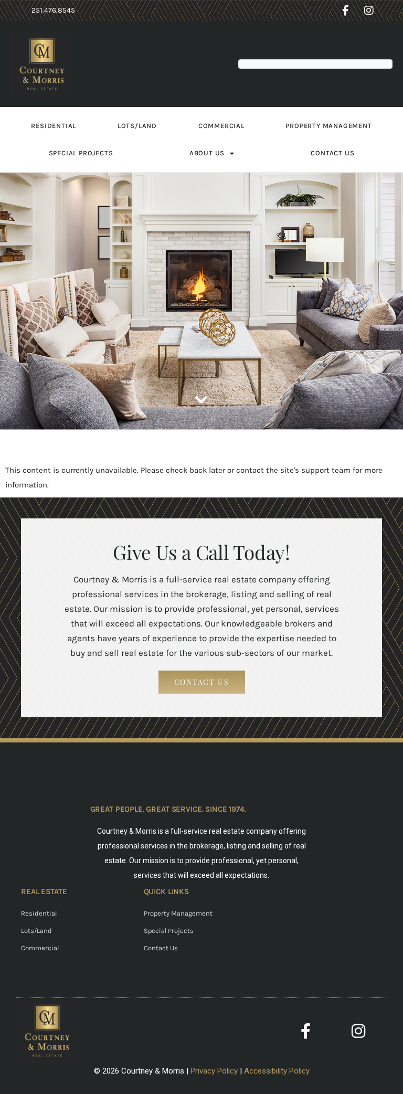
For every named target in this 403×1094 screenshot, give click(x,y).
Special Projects (81, 153)
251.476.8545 (53, 10)
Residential (53, 126)
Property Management (328, 126)
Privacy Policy (214, 1071)
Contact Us (332, 153)
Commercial (221, 126)
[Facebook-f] (345, 10)
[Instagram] (368, 10)
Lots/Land (137, 126)
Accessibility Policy (277, 1071)
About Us (207, 153)
